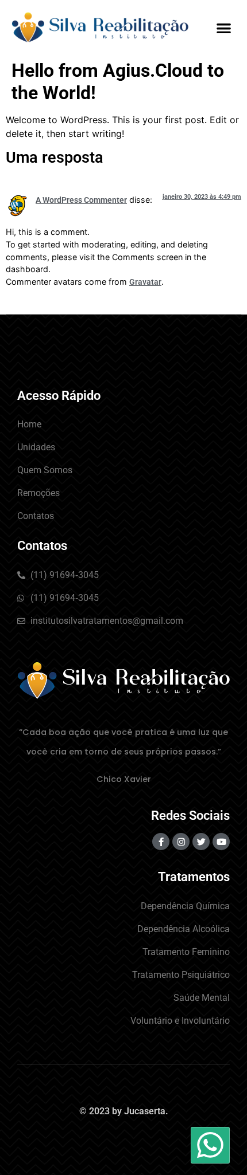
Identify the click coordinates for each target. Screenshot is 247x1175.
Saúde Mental (201, 997)
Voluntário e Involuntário (180, 1020)
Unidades (36, 447)
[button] (224, 28)
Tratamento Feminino (186, 951)
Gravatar (145, 282)
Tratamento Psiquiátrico (181, 974)
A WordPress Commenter (81, 200)
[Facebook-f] (160, 841)
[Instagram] (181, 841)
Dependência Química (185, 906)
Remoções (38, 493)
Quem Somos (44, 470)
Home (29, 424)
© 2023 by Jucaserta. (123, 1111)
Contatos (35, 515)
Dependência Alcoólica (183, 929)
